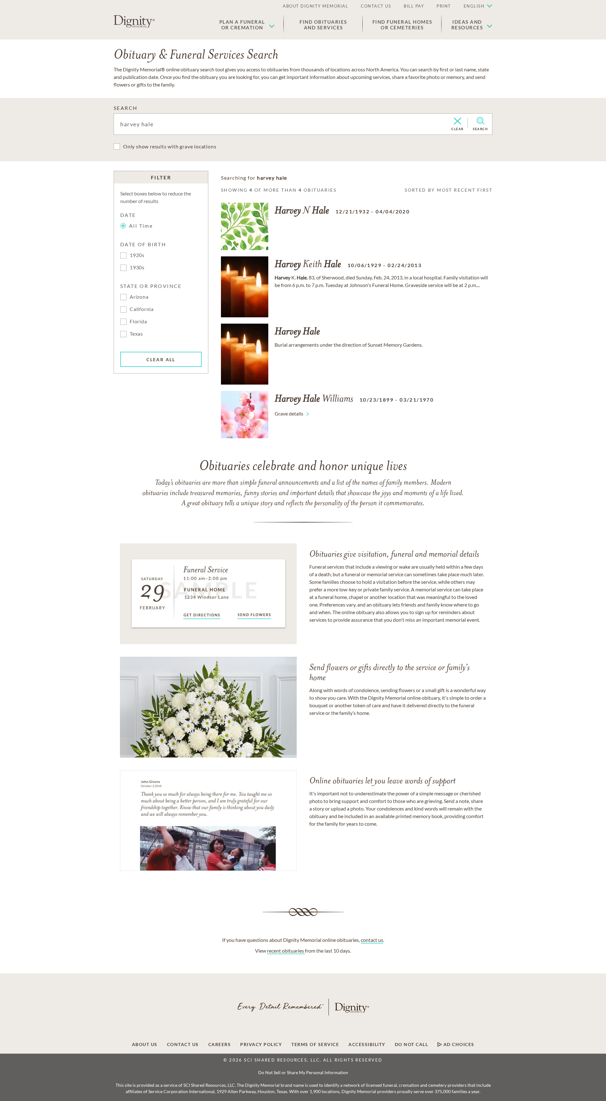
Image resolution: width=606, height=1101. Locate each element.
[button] (247, 24)
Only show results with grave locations (169, 146)
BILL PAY (414, 6)
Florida (138, 321)
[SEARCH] (480, 121)
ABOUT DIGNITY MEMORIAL (315, 6)
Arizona (139, 297)
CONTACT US (376, 6)
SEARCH (125, 108)
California (142, 309)
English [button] (474, 6)
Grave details (289, 413)
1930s (137, 267)
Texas (136, 334)
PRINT (444, 6)
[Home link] (134, 21)
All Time (141, 226)
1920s (137, 255)
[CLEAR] (457, 121)
